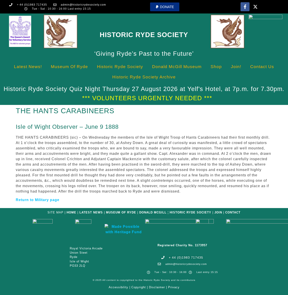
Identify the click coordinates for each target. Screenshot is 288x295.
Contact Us (262, 66)
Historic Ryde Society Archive (144, 77)
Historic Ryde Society (144, 34)
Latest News (91, 212)
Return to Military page (37, 200)
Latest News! (28, 66)
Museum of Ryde (69, 66)
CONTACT (233, 212)
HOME (71, 212)
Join (218, 212)
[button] (164, 6)
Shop (216, 66)
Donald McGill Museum (177, 66)
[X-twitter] (255, 6)
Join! (236, 66)
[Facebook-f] (245, 6)
